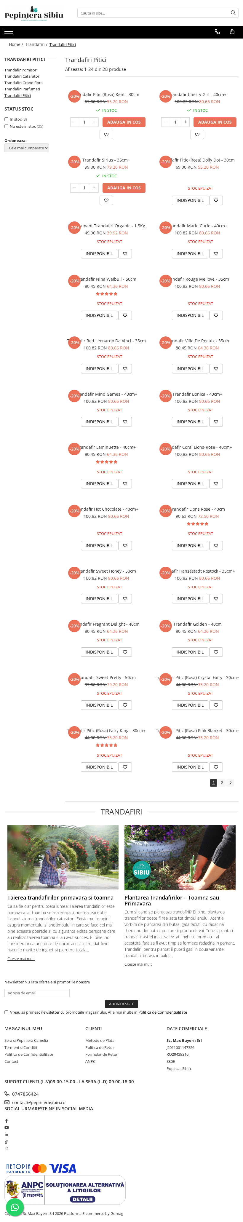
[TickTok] (6, 1141)
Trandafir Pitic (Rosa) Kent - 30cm (106, 94)
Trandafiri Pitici (17, 95)
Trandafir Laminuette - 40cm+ (106, 447)
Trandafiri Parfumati (22, 89)
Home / (16, 44)
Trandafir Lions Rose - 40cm (197, 509)
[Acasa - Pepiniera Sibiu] (34, 12)
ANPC (90, 1061)
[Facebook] (6, 1120)
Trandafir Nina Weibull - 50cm (106, 279)
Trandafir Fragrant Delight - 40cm (106, 624)
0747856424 (25, 1094)
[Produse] (9, 33)
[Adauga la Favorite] (106, 134)
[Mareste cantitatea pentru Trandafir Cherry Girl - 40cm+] (185, 122)
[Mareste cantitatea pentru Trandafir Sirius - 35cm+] (94, 188)
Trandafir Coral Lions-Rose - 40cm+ (197, 447)
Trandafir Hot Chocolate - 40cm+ (106, 509)
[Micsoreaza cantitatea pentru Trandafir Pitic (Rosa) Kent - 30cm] (74, 122)
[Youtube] (6, 1127)
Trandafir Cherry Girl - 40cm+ (197, 94)
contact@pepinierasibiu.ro (38, 1102)
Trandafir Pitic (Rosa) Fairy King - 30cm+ (106, 730)
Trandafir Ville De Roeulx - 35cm (197, 341)
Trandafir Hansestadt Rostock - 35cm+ (197, 571)
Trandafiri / (37, 44)
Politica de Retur (99, 1047)
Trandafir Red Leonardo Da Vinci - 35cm (106, 341)
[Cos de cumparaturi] (232, 32)
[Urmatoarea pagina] (230, 783)
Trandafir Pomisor (20, 70)
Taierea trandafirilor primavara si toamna (60, 897)
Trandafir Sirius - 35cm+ (106, 160)
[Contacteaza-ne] (217, 32)
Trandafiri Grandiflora (23, 82)
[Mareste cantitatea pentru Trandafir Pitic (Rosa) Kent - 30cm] (94, 122)
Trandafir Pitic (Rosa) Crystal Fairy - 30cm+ (197, 677)
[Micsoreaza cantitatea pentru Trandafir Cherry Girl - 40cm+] (165, 122)
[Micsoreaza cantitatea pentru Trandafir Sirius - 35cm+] (74, 188)
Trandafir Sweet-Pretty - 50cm (106, 677)
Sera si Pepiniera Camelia (26, 1040)
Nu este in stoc (23, 126)
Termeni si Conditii (20, 1047)
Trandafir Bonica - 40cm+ (197, 394)
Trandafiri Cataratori (22, 76)
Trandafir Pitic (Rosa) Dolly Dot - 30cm (197, 160)
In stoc (16, 119)
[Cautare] (233, 13)
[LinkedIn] (6, 1134)
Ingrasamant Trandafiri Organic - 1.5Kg (106, 226)
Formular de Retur (101, 1054)
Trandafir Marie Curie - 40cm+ (197, 226)
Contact (11, 1061)
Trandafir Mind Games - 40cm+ (106, 394)
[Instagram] (6, 1148)
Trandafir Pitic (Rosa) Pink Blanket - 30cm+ (197, 730)
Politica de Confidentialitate (162, 1012)
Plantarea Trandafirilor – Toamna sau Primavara (171, 900)
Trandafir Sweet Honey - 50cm (106, 571)
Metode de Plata (99, 1040)
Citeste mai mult (21, 958)
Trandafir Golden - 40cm (197, 624)
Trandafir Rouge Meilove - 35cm (197, 279)
